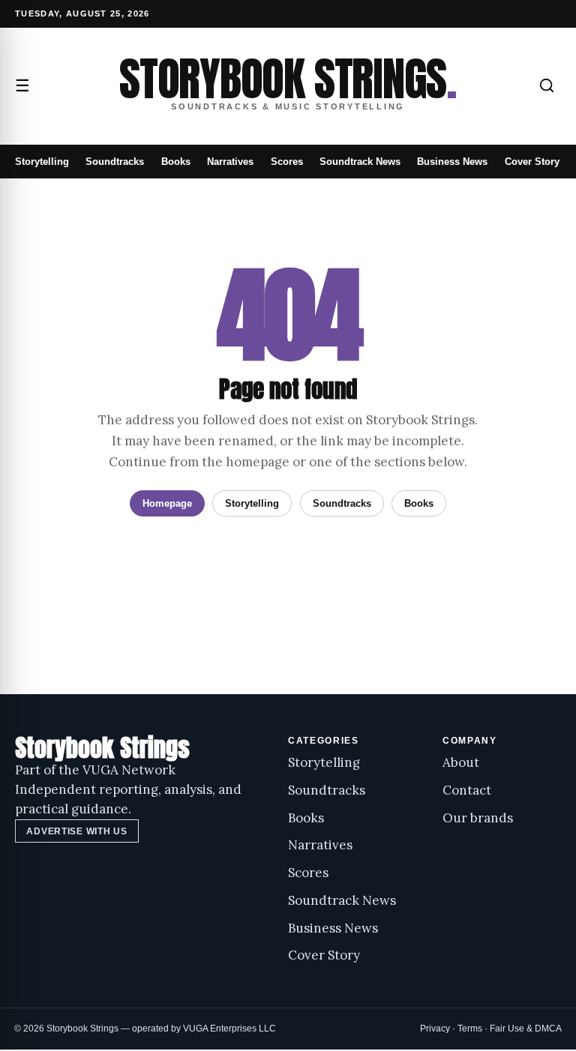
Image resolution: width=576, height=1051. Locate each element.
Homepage (167, 503)
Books (175, 161)
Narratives (230, 161)
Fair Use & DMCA (526, 1028)
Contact (466, 790)
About (460, 762)
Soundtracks (115, 161)
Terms (470, 1028)
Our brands (477, 818)
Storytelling (42, 161)
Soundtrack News (360, 161)
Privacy (435, 1028)
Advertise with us (76, 831)
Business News (452, 161)
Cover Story (532, 161)
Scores (287, 161)
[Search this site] (546, 85)
